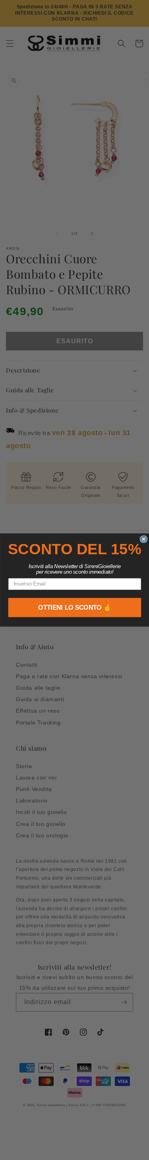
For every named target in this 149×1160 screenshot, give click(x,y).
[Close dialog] (143, 539)
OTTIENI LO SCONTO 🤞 (74, 607)
